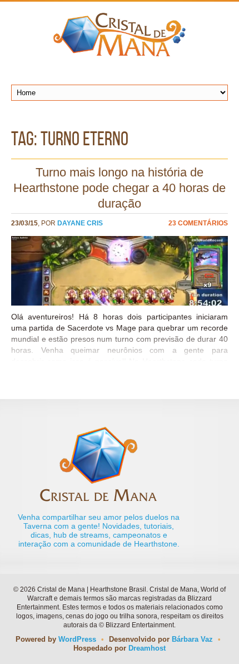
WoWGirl (120, 34)
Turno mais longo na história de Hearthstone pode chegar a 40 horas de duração (119, 187)
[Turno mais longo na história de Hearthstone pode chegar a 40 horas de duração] (119, 271)
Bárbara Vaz (192, 639)
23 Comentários (198, 223)
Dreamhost (147, 648)
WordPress (77, 639)
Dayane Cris (80, 223)
